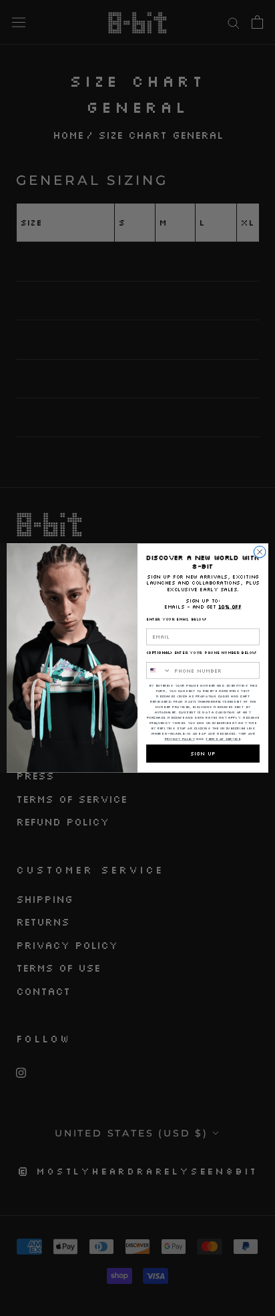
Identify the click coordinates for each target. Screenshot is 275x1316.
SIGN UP (203, 753)
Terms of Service (223, 739)
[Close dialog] (260, 552)
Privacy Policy (180, 739)
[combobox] (159, 671)
